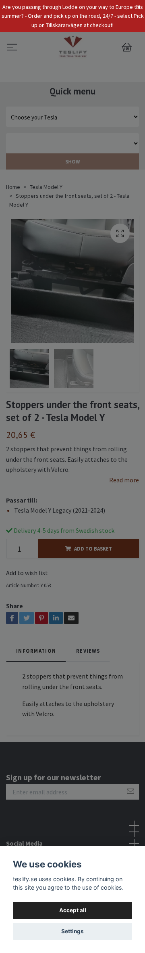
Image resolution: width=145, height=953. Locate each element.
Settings (72, 931)
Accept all (72, 910)
